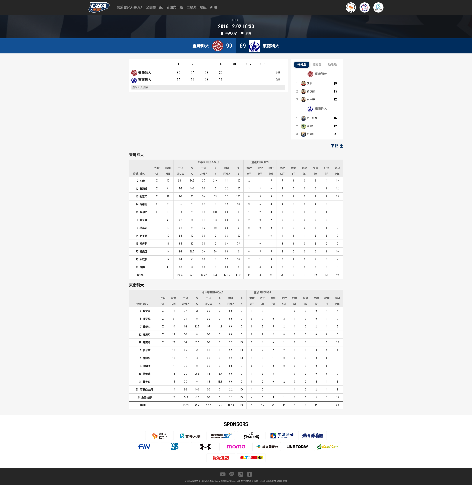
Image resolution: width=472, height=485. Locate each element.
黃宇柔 (146, 381)
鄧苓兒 (146, 318)
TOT (271, 173)
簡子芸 (143, 235)
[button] (301, 65)
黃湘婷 (311, 99)
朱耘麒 (143, 259)
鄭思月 (146, 334)
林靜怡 (311, 133)
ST (293, 173)
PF (326, 173)
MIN (168, 173)
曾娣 (142, 267)
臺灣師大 (144, 72)
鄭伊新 (143, 243)
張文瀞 (146, 311)
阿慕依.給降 (146, 389)
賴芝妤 (143, 220)
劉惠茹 (311, 91)
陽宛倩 (143, 251)
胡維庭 (143, 204)
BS (304, 173)
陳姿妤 (311, 126)
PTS (337, 173)
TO (315, 173)
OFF (249, 173)
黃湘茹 (143, 212)
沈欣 (309, 83)
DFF (260, 173)
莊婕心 (146, 326)
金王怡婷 (312, 118)
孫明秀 (146, 365)
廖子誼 (146, 350)
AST (282, 173)
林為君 (143, 227)
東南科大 (144, 80)
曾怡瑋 (146, 373)
